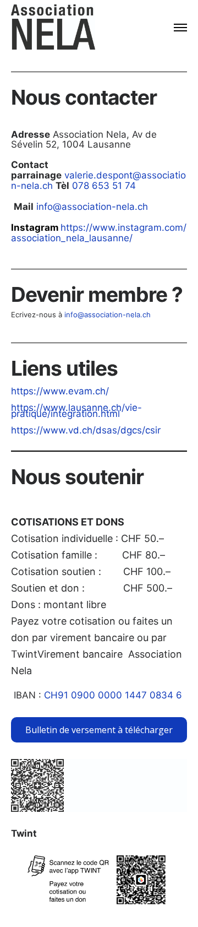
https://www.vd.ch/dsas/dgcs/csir (86, 430)
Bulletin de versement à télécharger (99, 730)
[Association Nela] (53, 27)
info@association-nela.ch (92, 206)
